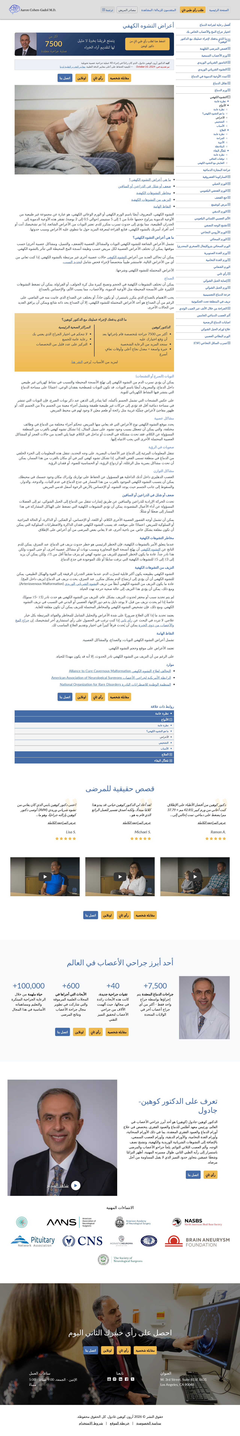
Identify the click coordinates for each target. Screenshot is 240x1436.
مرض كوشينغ (219, 204)
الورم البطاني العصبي (217, 335)
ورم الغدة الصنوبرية (215, 253)
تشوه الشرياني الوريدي (81, 583)
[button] (195, 876)
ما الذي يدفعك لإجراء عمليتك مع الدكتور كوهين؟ (204, 39)
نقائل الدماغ (220, 83)
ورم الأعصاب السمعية (214, 55)
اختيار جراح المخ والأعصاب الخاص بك (208, 31)
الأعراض (221, 117)
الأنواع (224, 105)
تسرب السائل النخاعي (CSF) (210, 343)
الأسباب (222, 125)
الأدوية (222, 142)
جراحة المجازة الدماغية (216, 169)
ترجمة (109, 10)
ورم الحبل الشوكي (216, 287)
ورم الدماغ (221, 90)
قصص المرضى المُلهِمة (213, 48)
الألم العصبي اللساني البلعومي (212, 217)
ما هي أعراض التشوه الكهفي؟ (150, 179)
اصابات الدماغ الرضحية (216, 321)
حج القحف (221, 197)
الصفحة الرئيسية (219, 10)
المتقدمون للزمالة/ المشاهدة (158, 10)
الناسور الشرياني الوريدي (212, 62)
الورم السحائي (218, 239)
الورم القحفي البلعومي (213, 190)
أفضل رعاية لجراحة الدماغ (215, 24)
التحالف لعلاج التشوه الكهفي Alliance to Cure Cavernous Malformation (120, 670)
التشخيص (221, 121)
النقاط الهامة (162, 206)
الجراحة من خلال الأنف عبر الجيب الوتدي (203, 308)
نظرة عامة (221, 101)
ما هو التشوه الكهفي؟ (214, 113)
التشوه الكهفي (218, 97)
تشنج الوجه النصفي (215, 225)
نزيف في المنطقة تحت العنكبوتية (210, 300)
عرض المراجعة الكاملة (212, 822)
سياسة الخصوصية (148, 1423)
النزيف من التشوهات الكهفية (151, 199)
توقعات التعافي (218, 158)
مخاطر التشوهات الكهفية (153, 192)
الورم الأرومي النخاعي (214, 232)
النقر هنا (77, 361)
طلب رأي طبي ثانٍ (193, 10)
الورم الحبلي (219, 183)
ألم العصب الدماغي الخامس (213, 314)
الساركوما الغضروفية (215, 177)
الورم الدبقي (219, 211)
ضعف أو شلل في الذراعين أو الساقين (144, 186)
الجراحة (222, 138)
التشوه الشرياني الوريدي (212, 69)
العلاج (224, 130)
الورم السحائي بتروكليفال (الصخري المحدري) (203, 245)
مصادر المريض (127, 10)
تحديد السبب (72, 261)
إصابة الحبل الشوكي (215, 280)
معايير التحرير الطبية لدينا (72, 66)
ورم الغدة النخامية (216, 260)
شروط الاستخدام (91, 1423)
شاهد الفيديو (58, 1185)
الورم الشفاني (222, 266)
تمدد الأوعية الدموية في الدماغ (209, 76)
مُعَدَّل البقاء (221, 150)
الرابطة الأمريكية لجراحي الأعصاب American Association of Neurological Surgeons (111, 677)
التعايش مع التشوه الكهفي (212, 163)
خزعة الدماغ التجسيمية (216, 293)
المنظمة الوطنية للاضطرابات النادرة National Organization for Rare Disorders (115, 684)
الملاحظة (221, 146)
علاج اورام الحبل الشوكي (215, 328)
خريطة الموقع (119, 1423)
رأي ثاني (222, 274)
